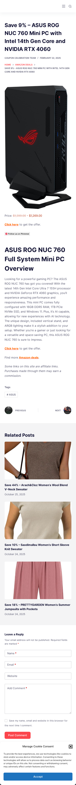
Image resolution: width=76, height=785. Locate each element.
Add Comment (17, 688)
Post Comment (17, 735)
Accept (38, 776)
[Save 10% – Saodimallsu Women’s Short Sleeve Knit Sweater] (38, 520)
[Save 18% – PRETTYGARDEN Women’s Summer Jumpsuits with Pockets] (38, 580)
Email (11, 664)
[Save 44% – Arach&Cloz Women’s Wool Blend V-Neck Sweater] (38, 460)
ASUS (11, 394)
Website (12, 676)
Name (11, 653)
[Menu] (63, 6)
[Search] (70, 6)
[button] (70, 746)
